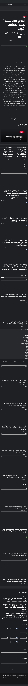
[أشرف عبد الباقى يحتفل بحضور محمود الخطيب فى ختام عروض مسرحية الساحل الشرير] (14, 311)
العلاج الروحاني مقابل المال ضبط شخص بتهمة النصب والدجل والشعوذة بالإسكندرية (14, 476)
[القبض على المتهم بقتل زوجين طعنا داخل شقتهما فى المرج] (14, 643)
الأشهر (23, 361)
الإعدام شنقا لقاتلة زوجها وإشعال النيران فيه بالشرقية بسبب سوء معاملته (14, 451)
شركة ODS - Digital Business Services (11, 677)
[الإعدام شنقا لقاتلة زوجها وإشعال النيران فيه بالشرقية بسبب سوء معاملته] (14, 441)
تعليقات (5, 361)
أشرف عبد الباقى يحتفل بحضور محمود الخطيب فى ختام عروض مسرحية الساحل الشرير (14, 323)
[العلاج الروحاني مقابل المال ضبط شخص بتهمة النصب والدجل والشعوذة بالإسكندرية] (14, 465)
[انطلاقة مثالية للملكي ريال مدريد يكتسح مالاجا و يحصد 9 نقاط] (14, 372)
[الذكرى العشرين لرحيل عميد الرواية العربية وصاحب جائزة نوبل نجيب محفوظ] (14, 394)
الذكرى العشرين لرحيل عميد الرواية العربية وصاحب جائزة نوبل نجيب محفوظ (14, 137)
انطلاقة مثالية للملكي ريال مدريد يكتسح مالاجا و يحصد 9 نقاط (14, 381)
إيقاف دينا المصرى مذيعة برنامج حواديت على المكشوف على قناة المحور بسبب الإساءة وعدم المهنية (14, 296)
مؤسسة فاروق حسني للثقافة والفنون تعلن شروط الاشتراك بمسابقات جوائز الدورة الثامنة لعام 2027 (14, 428)
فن (24, 17)
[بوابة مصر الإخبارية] (8, 4)
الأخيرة (14, 361)
